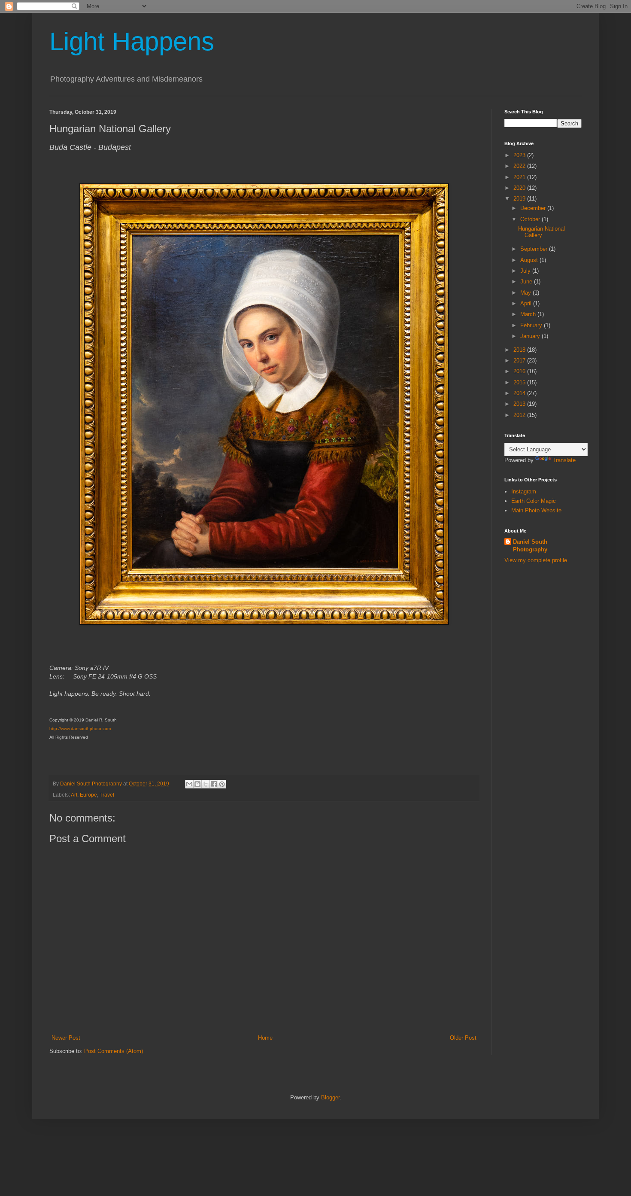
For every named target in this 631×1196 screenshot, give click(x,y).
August (530, 260)
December (533, 208)
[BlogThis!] (197, 784)
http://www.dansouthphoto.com (80, 728)
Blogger (330, 1097)
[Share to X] (205, 784)
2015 (520, 382)
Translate (564, 460)
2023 (520, 155)
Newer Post (66, 1038)
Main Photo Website (536, 510)
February (532, 325)
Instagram (523, 491)
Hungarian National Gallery (541, 232)
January (531, 336)
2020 (520, 188)
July (526, 271)
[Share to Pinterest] (222, 784)
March (528, 314)
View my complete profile (535, 560)
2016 (520, 371)
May (526, 292)
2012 (520, 415)
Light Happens (131, 41)
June (527, 281)
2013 (520, 404)
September (534, 249)
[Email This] (189, 784)
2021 (520, 177)
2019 (520, 198)
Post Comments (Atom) (113, 1051)
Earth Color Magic (533, 501)
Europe (88, 794)
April (526, 303)
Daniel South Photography (530, 546)
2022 (520, 166)
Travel (107, 794)
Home (265, 1038)
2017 (520, 360)
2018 (520, 350)
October (531, 219)
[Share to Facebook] (213, 784)
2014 (520, 393)
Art (74, 794)
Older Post (463, 1038)
